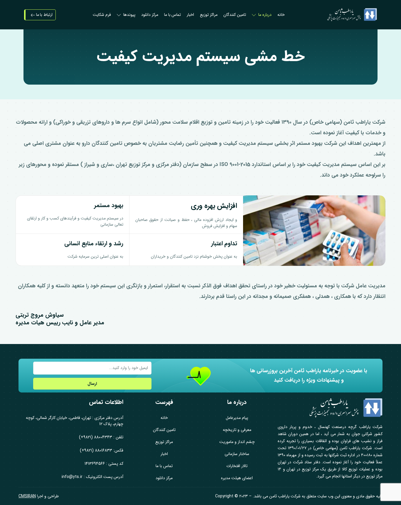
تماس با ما (172, 14)
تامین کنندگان (234, 14)
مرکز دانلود (149, 14)
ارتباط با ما (44, 14)
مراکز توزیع (209, 14)
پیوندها (129, 14)
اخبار (190, 14)
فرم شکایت (102, 14)
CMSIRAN (27, 496)
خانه (281, 14)
